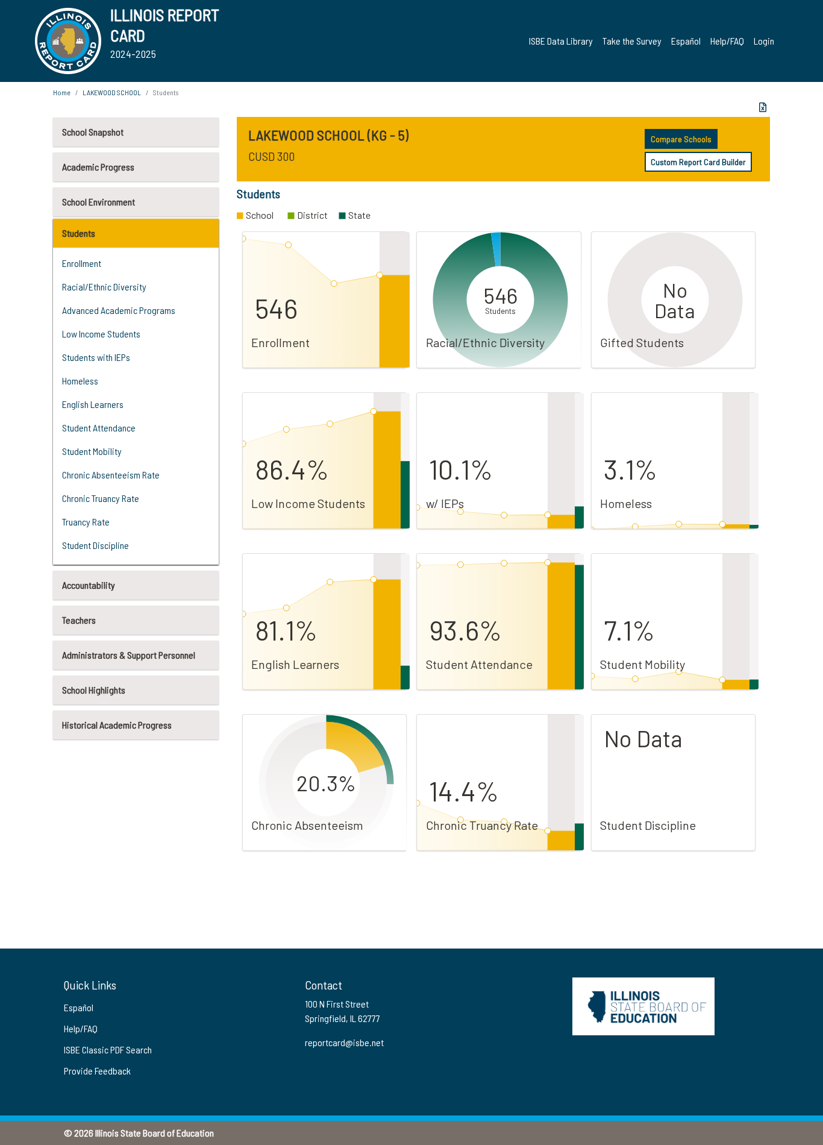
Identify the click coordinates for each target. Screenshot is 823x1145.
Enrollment (81, 263)
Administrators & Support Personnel (128, 654)
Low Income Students (101, 333)
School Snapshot (93, 131)
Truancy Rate (86, 521)
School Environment (98, 201)
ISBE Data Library (561, 40)
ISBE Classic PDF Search (108, 1049)
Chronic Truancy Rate (100, 498)
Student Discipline (95, 545)
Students (78, 233)
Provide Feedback (97, 1070)
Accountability (88, 585)
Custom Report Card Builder (698, 162)
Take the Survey (632, 40)
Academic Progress (98, 166)
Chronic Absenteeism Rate (111, 474)
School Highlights (93, 689)
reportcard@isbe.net (344, 1042)
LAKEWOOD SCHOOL (112, 92)
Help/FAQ (727, 40)
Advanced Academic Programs (118, 310)
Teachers (79, 620)
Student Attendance (99, 427)
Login (764, 40)
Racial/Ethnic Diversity (104, 286)
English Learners (93, 404)
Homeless (80, 380)
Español (686, 40)
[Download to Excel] (763, 107)
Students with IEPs (96, 357)
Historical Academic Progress (117, 724)
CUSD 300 (271, 156)
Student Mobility (92, 451)
